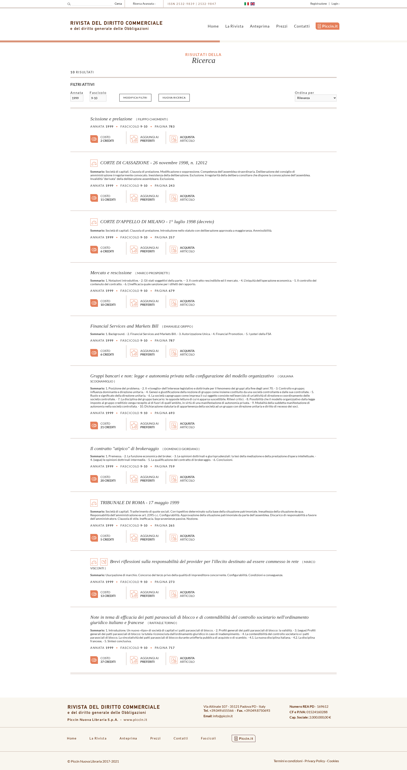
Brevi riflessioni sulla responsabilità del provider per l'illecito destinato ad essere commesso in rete (204, 561)
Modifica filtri (135, 97)
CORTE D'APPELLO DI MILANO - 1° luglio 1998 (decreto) (157, 221)
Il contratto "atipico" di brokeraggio (124, 448)
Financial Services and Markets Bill (124, 326)
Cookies (333, 761)
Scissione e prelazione (111, 118)
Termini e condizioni (288, 761)
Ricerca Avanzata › (144, 3)
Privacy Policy (315, 761)
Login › (336, 3)
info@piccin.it (223, 716)
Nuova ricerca (174, 97)
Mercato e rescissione (111, 272)
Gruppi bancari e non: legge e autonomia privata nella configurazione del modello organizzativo (182, 375)
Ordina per (304, 92)
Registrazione (318, 3)
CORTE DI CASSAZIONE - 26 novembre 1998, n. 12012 (153, 162)
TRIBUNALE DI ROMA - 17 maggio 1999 (139, 502)
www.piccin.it (135, 719)
